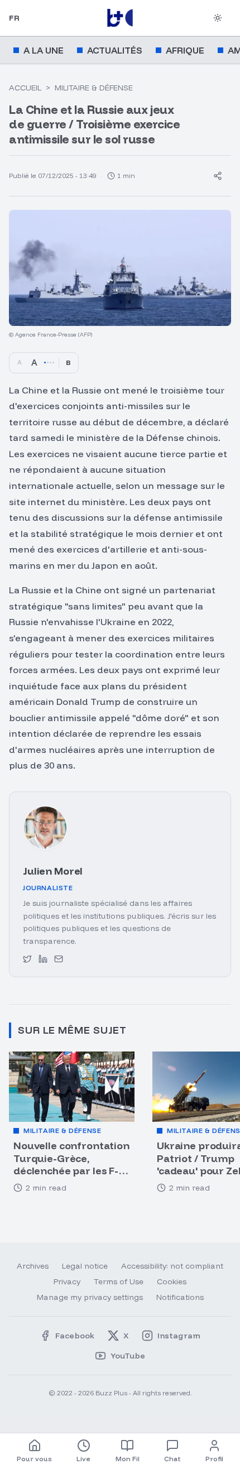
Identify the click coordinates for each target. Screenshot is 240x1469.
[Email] (58, 958)
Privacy (67, 1281)
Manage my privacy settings (90, 1297)
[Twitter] (27, 958)
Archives (33, 1266)
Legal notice (85, 1266)
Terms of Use (118, 1281)
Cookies (171, 1281)
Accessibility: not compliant (172, 1266)
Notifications (180, 1297)
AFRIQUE (185, 50)
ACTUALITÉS (114, 50)
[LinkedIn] (43, 958)
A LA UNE (43, 50)
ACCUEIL (25, 88)
